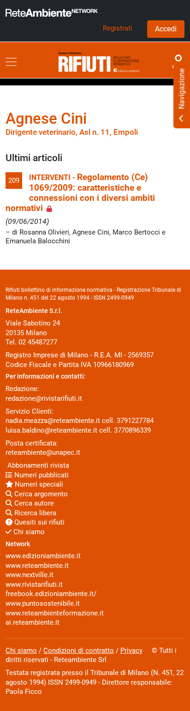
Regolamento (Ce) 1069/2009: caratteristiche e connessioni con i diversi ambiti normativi (80, 192)
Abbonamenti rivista (37, 465)
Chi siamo (28, 532)
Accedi (166, 28)
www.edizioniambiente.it (43, 556)
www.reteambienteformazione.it (55, 613)
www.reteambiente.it (37, 565)
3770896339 (132, 430)
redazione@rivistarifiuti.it (44, 398)
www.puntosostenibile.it (43, 603)
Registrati (117, 28)
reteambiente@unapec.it (43, 452)
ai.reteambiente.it (32, 622)
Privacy (131, 650)
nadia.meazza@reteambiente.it (53, 420)
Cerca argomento (40, 494)
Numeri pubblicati (40, 475)
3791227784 (135, 420)
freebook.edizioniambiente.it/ (51, 594)
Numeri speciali (38, 484)
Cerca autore (33, 503)
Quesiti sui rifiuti (38, 522)
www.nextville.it (29, 575)
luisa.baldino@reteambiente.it (51, 430)
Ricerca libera (34, 513)
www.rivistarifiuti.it (34, 584)
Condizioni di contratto (78, 650)
